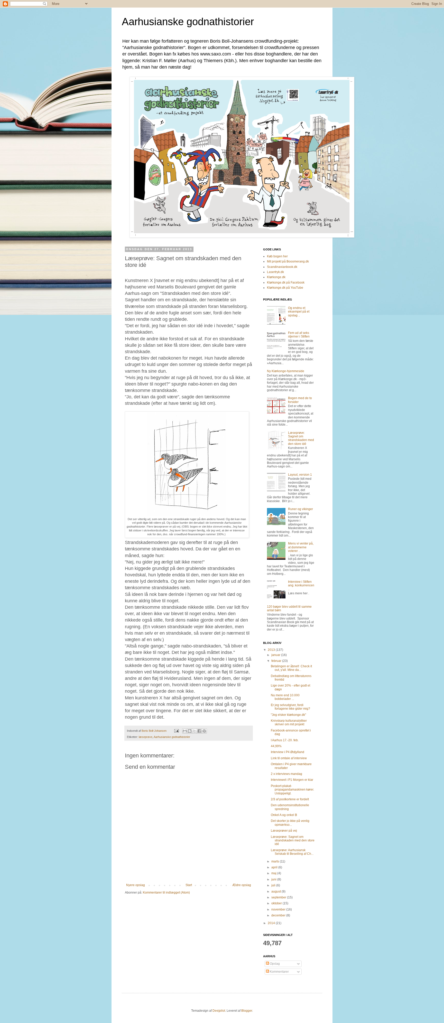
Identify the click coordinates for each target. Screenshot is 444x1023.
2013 (272, 650)
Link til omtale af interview (289, 758)
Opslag (274, 963)
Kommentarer (279, 971)
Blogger (246, 1010)
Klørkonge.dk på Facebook (285, 282)
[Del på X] (194, 731)
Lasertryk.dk (275, 272)
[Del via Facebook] (199, 731)
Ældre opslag (241, 885)
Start (189, 885)
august (276, 891)
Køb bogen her (277, 256)
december (278, 915)
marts (275, 861)
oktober (277, 903)
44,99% (276, 746)
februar (276, 661)
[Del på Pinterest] (204, 731)
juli (273, 885)
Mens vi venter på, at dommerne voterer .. (300, 547)
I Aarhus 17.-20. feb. (285, 740)
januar (276, 655)
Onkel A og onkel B (284, 815)
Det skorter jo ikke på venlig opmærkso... (290, 822)
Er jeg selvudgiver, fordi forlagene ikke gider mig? (290, 706)
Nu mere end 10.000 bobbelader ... (285, 697)
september (279, 897)
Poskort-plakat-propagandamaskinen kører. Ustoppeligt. (292, 789)
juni (274, 879)
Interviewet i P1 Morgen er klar (292, 780)
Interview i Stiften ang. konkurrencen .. (301, 585)
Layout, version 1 (300, 474)
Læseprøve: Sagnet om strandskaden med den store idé (301, 438)
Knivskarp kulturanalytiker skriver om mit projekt (289, 722)
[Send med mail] (184, 731)
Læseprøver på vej (284, 830)
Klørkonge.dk (276, 277)
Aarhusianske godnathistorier (188, 21)
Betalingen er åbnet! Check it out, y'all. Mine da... (291, 668)
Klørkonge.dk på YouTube (285, 287)
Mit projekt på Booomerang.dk (288, 261)
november (278, 909)
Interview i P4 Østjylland (287, 752)
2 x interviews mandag (286, 774)
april (274, 867)
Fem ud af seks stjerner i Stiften (299, 334)
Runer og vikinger (300, 509)
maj (274, 873)
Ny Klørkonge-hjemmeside (285, 371)
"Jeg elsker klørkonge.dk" (288, 715)
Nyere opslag (135, 885)
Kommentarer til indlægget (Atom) (166, 892)
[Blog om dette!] (189, 731)
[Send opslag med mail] (176, 730)
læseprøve (145, 736)
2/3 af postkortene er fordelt (290, 799)
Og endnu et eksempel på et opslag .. (298, 311)
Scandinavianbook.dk (282, 267)
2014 (272, 923)
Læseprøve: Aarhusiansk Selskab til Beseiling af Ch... (292, 852)
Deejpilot (218, 1010)
